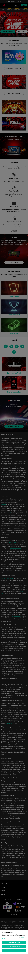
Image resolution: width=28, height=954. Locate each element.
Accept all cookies (14, 950)
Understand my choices (14, 942)
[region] (14, 942)
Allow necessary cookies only (14, 946)
